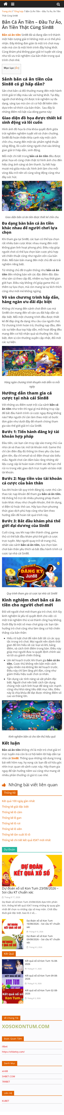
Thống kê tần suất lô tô (16, 834)
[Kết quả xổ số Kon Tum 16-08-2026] (13, 961)
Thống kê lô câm (12, 812)
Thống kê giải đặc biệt (15, 806)
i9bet (5, 1046)
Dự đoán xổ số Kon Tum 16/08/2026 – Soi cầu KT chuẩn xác (43, 924)
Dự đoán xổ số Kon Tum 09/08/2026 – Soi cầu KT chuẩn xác (43, 939)
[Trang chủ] (5, 4)
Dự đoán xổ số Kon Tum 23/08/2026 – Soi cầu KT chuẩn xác (30, 890)
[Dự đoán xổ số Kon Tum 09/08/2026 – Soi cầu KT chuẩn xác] (13, 936)
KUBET (5, 1100)
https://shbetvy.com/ (13, 1051)
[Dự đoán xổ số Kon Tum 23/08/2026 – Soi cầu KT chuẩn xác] (32, 857)
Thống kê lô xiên (12, 829)
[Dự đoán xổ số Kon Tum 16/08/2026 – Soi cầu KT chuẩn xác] (13, 921)
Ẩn (16, 67)
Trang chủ (7, 11)
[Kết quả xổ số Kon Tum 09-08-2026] (13, 976)
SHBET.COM (8, 1076)
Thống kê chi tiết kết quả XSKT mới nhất (26, 840)
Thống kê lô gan (11, 818)
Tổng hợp (18, 11)
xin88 (5, 1071)
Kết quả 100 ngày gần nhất (18, 801)
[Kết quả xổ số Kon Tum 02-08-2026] (13, 991)
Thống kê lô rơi (11, 823)
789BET (6, 1081)
